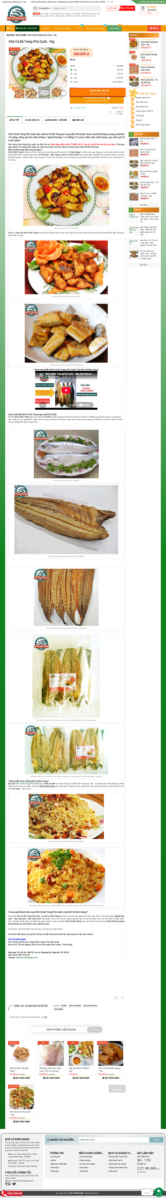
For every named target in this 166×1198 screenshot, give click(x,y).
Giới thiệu (45, 28)
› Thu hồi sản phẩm (86, 1157)
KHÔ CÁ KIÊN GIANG (77, 1193)
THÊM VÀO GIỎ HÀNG (97, 99)
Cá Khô (63, 1006)
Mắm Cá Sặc (59, 16)
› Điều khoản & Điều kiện (58, 1164)
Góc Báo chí (33, 120)
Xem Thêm (94, 1030)
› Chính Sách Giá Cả (115, 1160)
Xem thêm (144, 205)
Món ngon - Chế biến (57, 120)
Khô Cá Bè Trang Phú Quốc (27, 784)
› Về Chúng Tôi (55, 1157)
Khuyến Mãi (114, 28)
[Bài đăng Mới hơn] (117, 998)
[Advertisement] (66, 978)
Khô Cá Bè (44, 14)
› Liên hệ (53, 1160)
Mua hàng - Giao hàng (96, 28)
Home (11, 28)
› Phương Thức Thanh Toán (117, 1157)
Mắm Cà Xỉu (49, 16)
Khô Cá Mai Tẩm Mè (88, 14)
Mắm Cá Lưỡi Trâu (88, 16)
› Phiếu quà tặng (84, 1160)
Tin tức (79, 28)
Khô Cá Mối (75, 14)
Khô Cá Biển (21, 35)
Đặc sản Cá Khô (75, 1006)
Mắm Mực (69, 16)
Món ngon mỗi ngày (63, 28)
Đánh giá (79, 120)
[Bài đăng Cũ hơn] (123, 998)
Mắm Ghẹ (77, 16)
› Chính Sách (54, 1168)
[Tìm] (35, 8)
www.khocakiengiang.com (27, 957)
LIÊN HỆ (155, 28)
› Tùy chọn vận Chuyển (87, 1164)
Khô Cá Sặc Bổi (54, 14)
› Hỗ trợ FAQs (83, 1168)
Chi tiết (15, 120)
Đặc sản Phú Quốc (90, 1006)
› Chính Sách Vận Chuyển (117, 1164)
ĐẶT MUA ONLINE (99, 92)
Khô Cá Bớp (66, 14)
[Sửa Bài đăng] (45, 1017)
